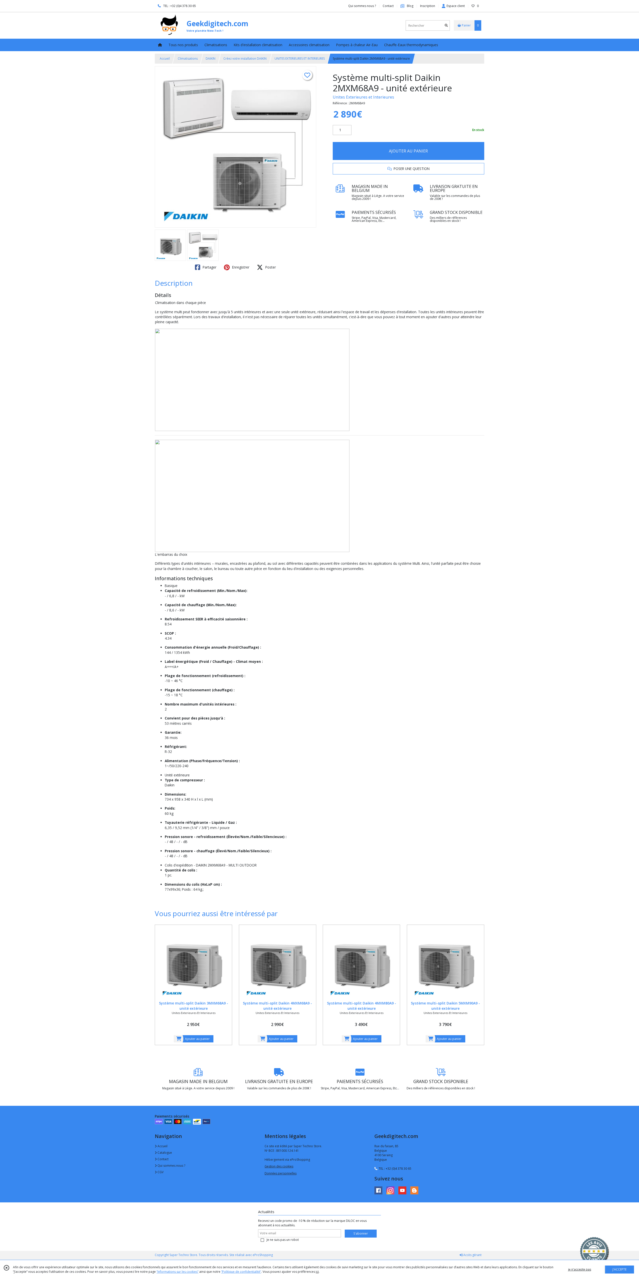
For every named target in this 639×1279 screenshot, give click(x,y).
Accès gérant (472, 1255)
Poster (270, 267)
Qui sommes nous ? (171, 1165)
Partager (208, 267)
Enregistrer (240, 267)
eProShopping (263, 1255)
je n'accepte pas (579, 1269)
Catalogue (164, 1152)
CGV (160, 1172)
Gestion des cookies (279, 1166)
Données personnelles (281, 1173)
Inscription (427, 6)
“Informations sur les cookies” (177, 1272)
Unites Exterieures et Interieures (363, 97)
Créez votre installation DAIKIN (245, 58)
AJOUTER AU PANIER (408, 151)
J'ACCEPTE (620, 1269)
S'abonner (360, 1233)
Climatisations (188, 58)
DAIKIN (210, 58)
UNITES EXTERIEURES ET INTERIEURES (300, 58)
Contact (388, 6)
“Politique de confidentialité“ (241, 1272)
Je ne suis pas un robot (283, 1240)
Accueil (165, 58)
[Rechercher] (446, 25)
